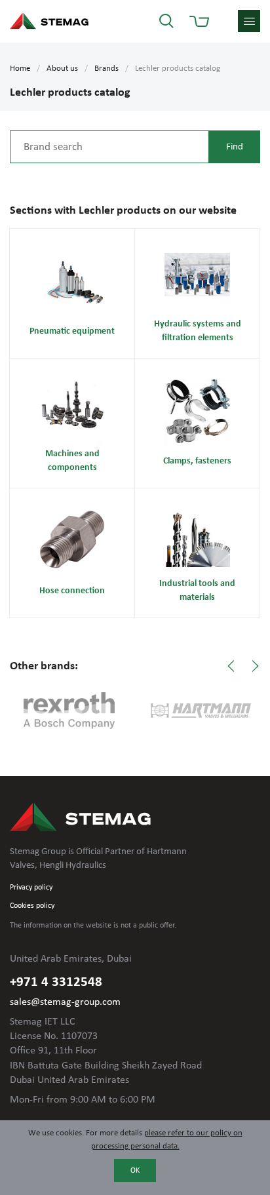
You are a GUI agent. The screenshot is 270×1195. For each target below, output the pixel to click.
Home (20, 68)
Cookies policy (32, 906)
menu (249, 21)
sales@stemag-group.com (65, 1002)
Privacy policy (31, 887)
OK (135, 1171)
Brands (106, 68)
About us (62, 68)
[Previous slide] (231, 666)
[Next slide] (254, 666)
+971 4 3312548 (56, 982)
